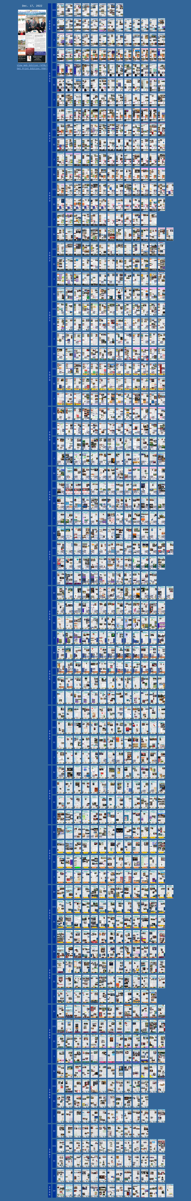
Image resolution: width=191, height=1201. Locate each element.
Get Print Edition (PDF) (32, 68)
